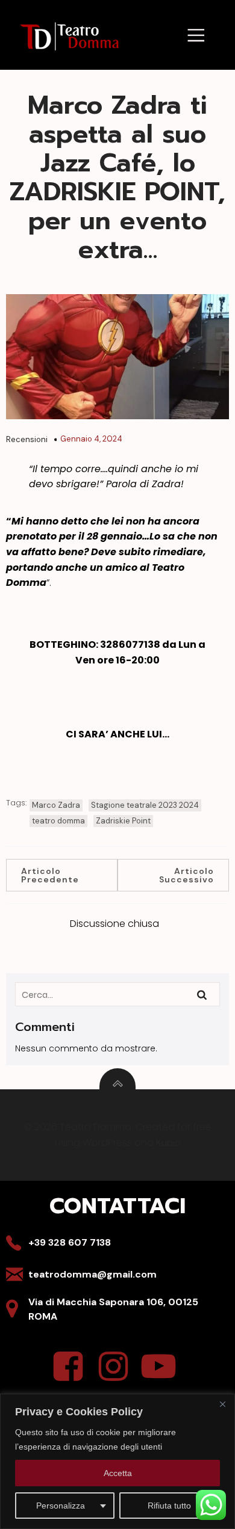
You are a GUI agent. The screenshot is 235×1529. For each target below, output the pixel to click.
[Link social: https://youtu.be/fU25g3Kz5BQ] (163, 1367)
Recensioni (27, 439)
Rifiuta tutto (169, 1505)
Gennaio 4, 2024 (91, 439)
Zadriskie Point (123, 821)
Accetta (118, 1473)
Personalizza (60, 1505)
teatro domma (58, 821)
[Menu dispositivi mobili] (196, 34)
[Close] (222, 1404)
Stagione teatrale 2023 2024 (145, 805)
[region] (117, 1461)
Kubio (168, 1142)
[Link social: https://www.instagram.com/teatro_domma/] (117, 1367)
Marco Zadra (56, 805)
